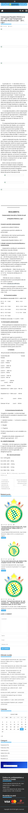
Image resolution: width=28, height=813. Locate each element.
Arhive (5, 764)
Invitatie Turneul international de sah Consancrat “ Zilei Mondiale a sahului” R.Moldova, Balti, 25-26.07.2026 (11, 672)
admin (10, 26)
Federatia (4, 473)
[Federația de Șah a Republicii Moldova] (14, 5)
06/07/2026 (4, 599)
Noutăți (3, 756)
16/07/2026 (4, 559)
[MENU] (26, 11)
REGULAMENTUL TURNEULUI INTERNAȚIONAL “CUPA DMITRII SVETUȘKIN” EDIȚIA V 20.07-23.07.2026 (14, 678)
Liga (19, 473)
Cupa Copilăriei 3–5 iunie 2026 (9, 699)
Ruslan (10, 524)
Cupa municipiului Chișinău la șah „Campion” (12, 702)
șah (6, 475)
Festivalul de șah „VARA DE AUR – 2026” (11, 688)
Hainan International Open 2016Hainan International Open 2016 (22, 482)
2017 (10, 473)
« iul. (2, 736)
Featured (3, 745)
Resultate (3, 758)
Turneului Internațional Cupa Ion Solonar (11, 695)
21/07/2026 (4, 524)
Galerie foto (4, 753)
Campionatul (14, 473)
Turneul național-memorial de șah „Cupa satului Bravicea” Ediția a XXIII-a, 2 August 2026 (13, 785)
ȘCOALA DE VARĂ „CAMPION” (9, 692)
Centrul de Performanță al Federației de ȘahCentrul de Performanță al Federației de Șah (5, 484)
